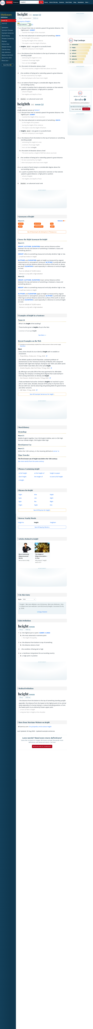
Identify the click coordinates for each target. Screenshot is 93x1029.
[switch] (24, 24)
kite (51, 505)
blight (52, 494)
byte (20, 498)
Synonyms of (23, 21)
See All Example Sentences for (41, 394)
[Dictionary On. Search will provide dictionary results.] (12, 2)
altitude (27, 246)
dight (51, 498)
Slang (74, 2)
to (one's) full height (56, 477)
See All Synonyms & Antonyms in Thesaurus (41, 232)
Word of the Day (53, 2)
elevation (36, 246)
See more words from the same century (31, 461)
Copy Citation (42, 612)
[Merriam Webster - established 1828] (2, 1)
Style (19, 599)
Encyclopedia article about (40, 727)
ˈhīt (19, 18)
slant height (22, 477)
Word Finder (69, 2)
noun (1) (37, 14)
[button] (87, 2)
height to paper (55, 473)
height (20, 246)
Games (46, 2)
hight (36, 505)
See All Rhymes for (42, 510)
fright (20, 505)
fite (35, 501)
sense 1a (56, 451)
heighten (53, 522)
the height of (38, 477)
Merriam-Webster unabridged (42, 746)
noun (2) (39, 104)
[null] (85, 99)
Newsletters (81, 2)
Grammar (61, 2)
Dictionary (6, 14)
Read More (22, 346)
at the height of (39, 473)
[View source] (47, 356)
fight (20, 501)
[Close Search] (37, 2)
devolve (79, 99)
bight (20, 494)
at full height (23, 473)
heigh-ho (21, 522)
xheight (21, 480)
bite (35, 494)
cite (35, 498)
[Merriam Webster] (80, 93)
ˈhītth (35, 18)
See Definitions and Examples (80, 103)
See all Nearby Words (42, 527)
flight (51, 501)
